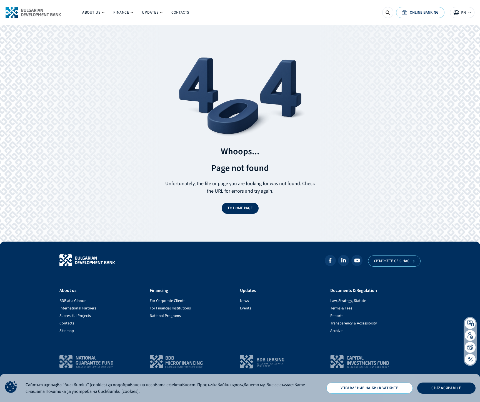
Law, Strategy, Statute (348, 301)
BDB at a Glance (72, 301)
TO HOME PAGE (240, 208)
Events (245, 308)
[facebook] (330, 260)
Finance (123, 14)
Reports (336, 316)
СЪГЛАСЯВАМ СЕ (446, 388)
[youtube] (356, 260)
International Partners (77, 308)
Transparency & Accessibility (353, 323)
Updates (148, 14)
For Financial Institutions (170, 308)
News (244, 301)
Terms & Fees (341, 308)
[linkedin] (343, 260)
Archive (336, 331)
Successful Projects (75, 316)
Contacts (180, 12)
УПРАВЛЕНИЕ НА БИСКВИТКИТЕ (370, 388)
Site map (66, 331)
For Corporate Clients (167, 301)
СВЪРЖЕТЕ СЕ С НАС (391, 261)
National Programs (165, 316)
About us (93, 14)
